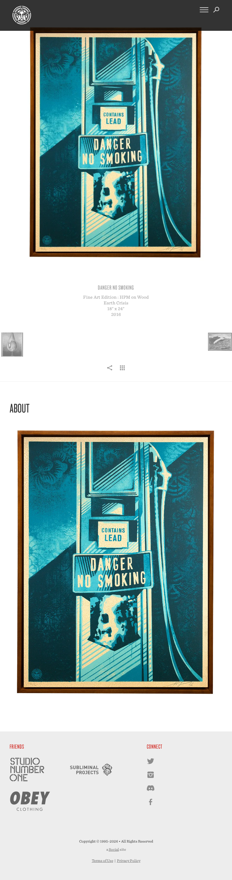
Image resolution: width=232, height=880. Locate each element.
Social (114, 849)
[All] (122, 371)
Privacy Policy (128, 861)
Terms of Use (102, 861)
